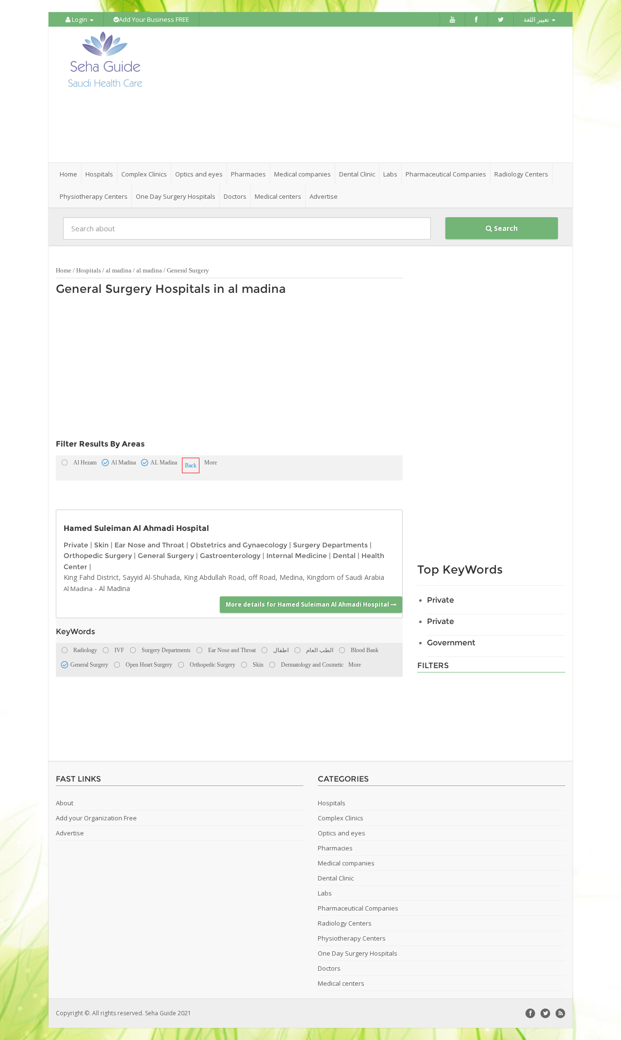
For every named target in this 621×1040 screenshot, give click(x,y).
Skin (101, 545)
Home (68, 174)
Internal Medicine (296, 555)
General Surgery (188, 270)
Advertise (324, 196)
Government (451, 642)
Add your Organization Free (96, 818)
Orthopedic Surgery (98, 555)
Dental (344, 555)
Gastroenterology (230, 555)
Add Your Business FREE (154, 19)
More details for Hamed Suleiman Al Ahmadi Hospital (308, 604)
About (64, 803)
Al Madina (78, 588)
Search (505, 228)
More (210, 462)
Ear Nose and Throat (149, 545)
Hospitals (88, 270)
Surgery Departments (330, 545)
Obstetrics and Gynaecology (238, 545)
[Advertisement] (364, 94)
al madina (118, 270)
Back (190, 465)
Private (76, 545)
